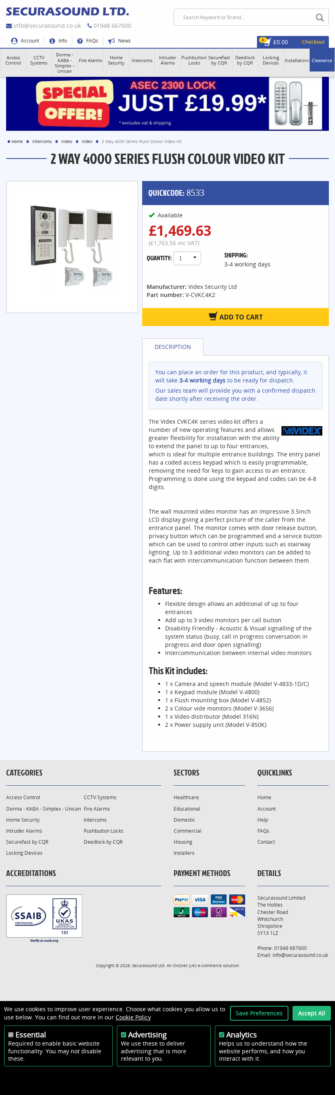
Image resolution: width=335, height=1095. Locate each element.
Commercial (187, 830)
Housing (183, 841)
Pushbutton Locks (103, 830)
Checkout (313, 41)
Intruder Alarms (24, 830)
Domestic (184, 819)
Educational (187, 808)
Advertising (147, 1034)
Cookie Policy (133, 1017)
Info (62, 40)
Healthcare (186, 797)
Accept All (311, 1013)
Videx (87, 141)
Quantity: (159, 258)
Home (17, 141)
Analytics (241, 1034)
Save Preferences (259, 1013)
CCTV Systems (100, 797)
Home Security (23, 819)
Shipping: (236, 255)
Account (29, 40)
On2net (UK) (185, 965)
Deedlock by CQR (103, 841)
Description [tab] (172, 347)
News (124, 40)
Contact (266, 841)
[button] (13, 60)
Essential (31, 1034)
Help (262, 819)
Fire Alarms (97, 808)
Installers (184, 852)
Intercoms (42, 141)
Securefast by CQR (27, 841)
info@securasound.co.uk (47, 25)
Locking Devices (24, 852)
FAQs (91, 40)
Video (66, 141)
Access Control (23, 797)
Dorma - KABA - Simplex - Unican (43, 808)
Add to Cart (240, 317)
